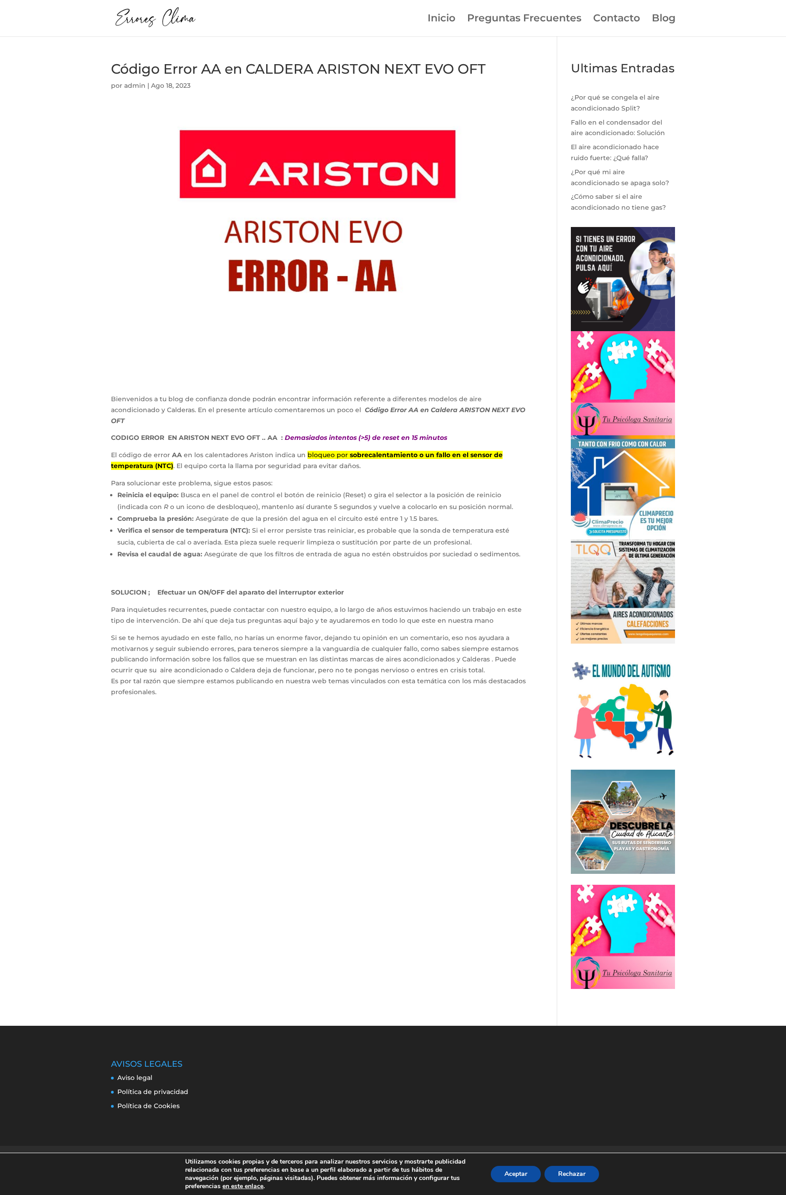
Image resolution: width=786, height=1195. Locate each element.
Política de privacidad (152, 1092)
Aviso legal (134, 1078)
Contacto (616, 19)
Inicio (441, 19)
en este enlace (242, 1186)
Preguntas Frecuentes (524, 19)
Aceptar (515, 1174)
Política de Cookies (148, 1106)
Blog (663, 19)
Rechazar (571, 1174)
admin (135, 85)
